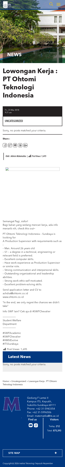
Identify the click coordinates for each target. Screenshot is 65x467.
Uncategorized (18, 381)
